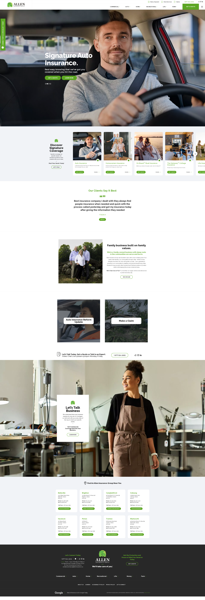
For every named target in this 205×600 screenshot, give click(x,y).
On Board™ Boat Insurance (146, 163)
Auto (127, 6)
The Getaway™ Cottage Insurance (176, 164)
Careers (87, 587)
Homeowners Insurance (115, 163)
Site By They (147, 595)
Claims (178, 1)
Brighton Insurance (88, 511)
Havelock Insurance (64, 537)
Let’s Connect (121, 587)
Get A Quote (190, 6)
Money (129, 579)
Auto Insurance (81, 163)
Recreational (151, 6)
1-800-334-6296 (91, 534)
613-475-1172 (89, 504)
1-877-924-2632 (67, 508)
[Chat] (75, 562)
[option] (102, 68)
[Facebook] (199, 2)
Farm (174, 6)
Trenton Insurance (112, 537)
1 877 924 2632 (189, 2)
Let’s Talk (56, 167)
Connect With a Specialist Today (3, 33)
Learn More (69, 80)
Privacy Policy (110, 587)
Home (138, 6)
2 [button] (47, 86)
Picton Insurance (87, 537)
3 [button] (48, 86)
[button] (202, 7)
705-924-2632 (137, 529)
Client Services (168, 1)
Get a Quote (52, 80)
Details (96, 172)
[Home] (16, 5)
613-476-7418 (89, 529)
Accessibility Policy (98, 587)
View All (102, 222)
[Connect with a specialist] (97, 160)
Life (164, 6)
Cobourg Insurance (136, 511)
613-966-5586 (65, 504)
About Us (81, 587)
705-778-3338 (65, 529)
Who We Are (126, 280)
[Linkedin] (202, 2)
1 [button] (45, 86)
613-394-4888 (113, 529)
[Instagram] (200, 2)
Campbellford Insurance (113, 511)
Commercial (114, 6)
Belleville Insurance (64, 511)
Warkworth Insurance (137, 537)
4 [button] (50, 86)
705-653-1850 (113, 504)
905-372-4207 (137, 504)
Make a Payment (154, 1)
